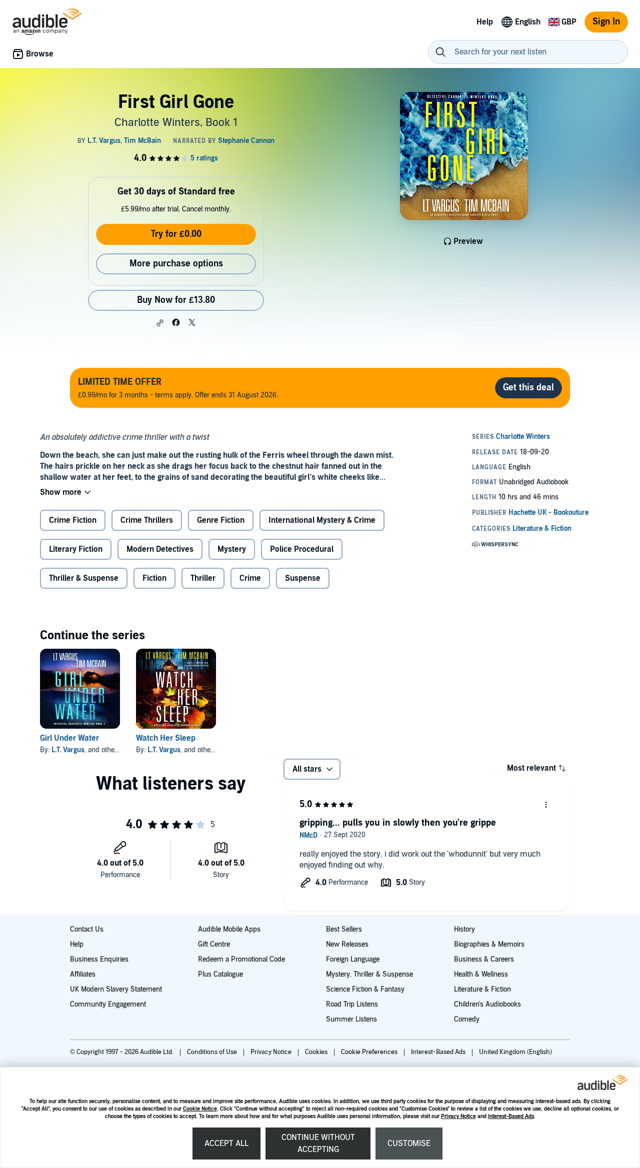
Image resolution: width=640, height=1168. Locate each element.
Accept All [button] (226, 1144)
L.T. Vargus (68, 750)
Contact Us (87, 929)
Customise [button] (409, 1144)
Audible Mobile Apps (229, 929)
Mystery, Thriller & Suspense (369, 974)
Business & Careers (484, 959)
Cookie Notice (200, 1109)
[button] (160, 323)
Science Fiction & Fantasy (365, 989)
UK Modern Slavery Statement (116, 989)
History (464, 929)
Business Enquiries (99, 959)
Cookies (317, 1052)
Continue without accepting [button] (318, 1144)
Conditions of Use (212, 1052)
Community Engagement (108, 1004)
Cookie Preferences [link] (369, 1052)
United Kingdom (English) (515, 1052)
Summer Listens (351, 1019)
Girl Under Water (69, 738)
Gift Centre (214, 944)
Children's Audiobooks (487, 1004)
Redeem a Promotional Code (241, 959)
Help (77, 944)
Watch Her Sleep (166, 738)
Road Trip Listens (352, 1004)
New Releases (347, 944)
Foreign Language (353, 959)
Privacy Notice (458, 1116)
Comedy (467, 1019)
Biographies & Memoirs (489, 944)
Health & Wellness (481, 974)
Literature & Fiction (482, 989)
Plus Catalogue (220, 974)
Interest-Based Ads (511, 1116)
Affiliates (83, 974)
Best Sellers (344, 929)
